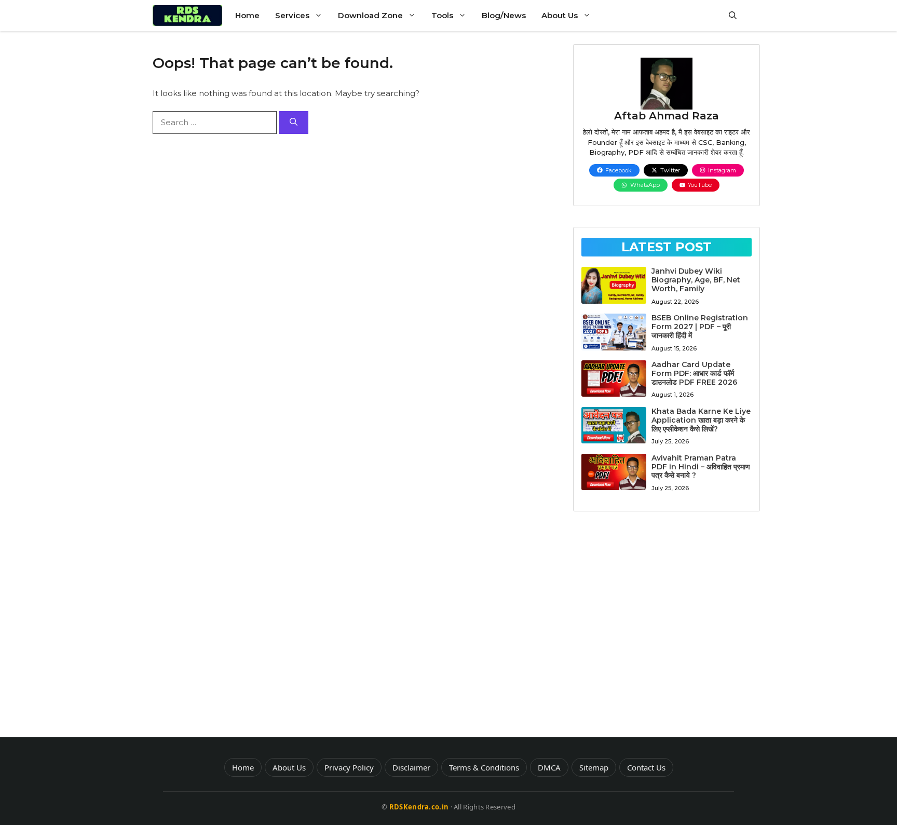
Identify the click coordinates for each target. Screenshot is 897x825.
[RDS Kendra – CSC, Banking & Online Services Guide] (187, 15)
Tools (442, 15)
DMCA (549, 767)
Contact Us (646, 767)
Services (292, 15)
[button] (732, 15)
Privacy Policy (349, 767)
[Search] (293, 122)
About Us (559, 15)
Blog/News (504, 15)
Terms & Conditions (484, 767)
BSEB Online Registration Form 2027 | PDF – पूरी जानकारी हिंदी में (699, 326)
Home (247, 15)
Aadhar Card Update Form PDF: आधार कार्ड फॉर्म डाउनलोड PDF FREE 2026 (694, 373)
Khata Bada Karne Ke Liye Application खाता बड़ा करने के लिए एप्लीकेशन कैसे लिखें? (701, 420)
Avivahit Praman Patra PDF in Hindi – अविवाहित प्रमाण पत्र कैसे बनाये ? (700, 466)
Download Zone (370, 15)
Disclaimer (411, 767)
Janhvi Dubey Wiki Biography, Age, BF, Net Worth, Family (695, 279)
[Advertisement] (666, 628)
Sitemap (593, 767)
